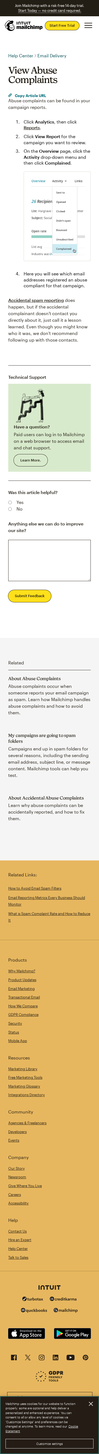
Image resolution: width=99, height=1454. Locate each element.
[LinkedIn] (55, 1359)
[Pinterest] (85, 1359)
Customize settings (49, 1443)
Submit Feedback (30, 596)
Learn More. (30, 460)
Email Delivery (51, 55)
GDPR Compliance (23, 1014)
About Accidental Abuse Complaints (46, 797)
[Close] (90, 1404)
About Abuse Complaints (34, 678)
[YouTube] (70, 1359)
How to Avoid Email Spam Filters (34, 888)
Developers (17, 1132)
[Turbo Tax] (32, 1299)
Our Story (16, 1168)
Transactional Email (24, 997)
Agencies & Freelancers (27, 1123)
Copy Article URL (30, 95)
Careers (14, 1194)
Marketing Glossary (24, 1086)
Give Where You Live (25, 1186)
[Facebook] (14, 1359)
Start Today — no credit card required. (49, 10)
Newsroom (17, 1177)
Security (15, 1023)
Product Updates (22, 980)
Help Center (20, 55)
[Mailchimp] (66, 1311)
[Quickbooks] (34, 1311)
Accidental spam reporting (36, 300)
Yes (20, 502)
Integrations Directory (26, 1095)
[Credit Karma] (63, 1299)
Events (13, 1140)
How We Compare (23, 1006)
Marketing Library (22, 1069)
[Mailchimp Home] (23, 25)
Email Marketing (21, 988)
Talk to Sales (18, 1257)
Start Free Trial (62, 25)
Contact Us (17, 1231)
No (19, 508)
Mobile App (17, 1041)
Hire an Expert (19, 1240)
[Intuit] (49, 1288)
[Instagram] (42, 1359)
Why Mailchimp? (21, 971)
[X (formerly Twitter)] (28, 1359)
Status (13, 1032)
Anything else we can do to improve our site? (45, 527)
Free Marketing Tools (25, 1077)
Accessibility (18, 1203)
